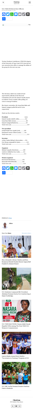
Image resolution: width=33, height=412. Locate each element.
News (10, 218)
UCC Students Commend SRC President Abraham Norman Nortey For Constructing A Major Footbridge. (16, 294)
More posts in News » (26, 233)
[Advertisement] (16, 80)
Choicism (16, 2)
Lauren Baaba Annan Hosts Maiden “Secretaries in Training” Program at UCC (15, 357)
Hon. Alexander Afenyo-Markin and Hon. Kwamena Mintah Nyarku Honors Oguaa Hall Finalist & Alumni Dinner (16, 262)
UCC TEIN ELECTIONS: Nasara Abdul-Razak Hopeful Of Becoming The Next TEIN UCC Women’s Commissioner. (16, 326)
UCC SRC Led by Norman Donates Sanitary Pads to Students (15, 387)
